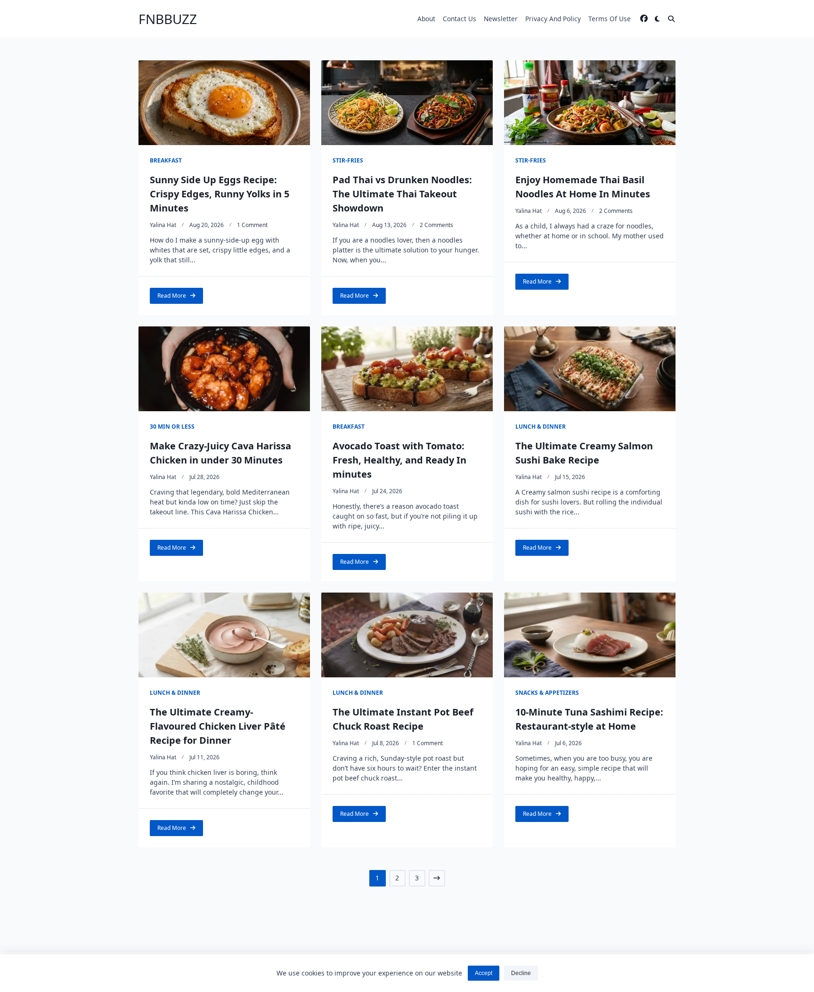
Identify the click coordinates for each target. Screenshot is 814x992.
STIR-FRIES (348, 160)
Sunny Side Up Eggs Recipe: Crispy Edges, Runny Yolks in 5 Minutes (219, 193)
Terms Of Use (609, 18)
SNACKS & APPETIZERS (547, 693)
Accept (483, 973)
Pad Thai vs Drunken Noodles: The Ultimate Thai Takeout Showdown (402, 193)
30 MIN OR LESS (172, 427)
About (426, 18)
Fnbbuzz (167, 19)
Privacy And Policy (553, 18)
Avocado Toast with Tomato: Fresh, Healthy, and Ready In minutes (399, 459)
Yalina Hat (163, 225)
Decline (521, 973)
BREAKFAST (166, 160)
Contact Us (459, 18)
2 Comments (436, 225)
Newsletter (501, 18)
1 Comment (252, 225)
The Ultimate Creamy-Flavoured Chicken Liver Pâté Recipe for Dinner (217, 726)
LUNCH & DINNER (540, 427)
